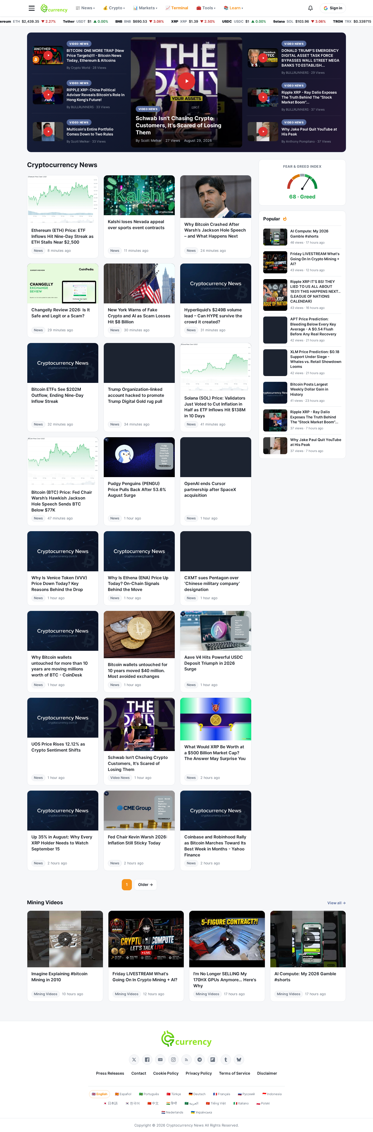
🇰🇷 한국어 (132, 1103)
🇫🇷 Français (221, 1094)
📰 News (85, 7)
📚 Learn (233, 7)
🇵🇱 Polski (263, 1103)
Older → (145, 884)
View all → (336, 903)
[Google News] (160, 1059)
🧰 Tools (205, 7)
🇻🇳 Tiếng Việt (216, 1103)
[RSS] (186, 1059)
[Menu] (31, 8)
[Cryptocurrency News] (54, 8)
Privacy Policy (199, 1073)
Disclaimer (267, 1073)
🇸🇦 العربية (191, 1103)
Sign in (336, 8)
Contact (138, 1073)
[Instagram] (173, 1059)
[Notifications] (310, 8)
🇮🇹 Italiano (241, 1103)
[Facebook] (147, 1059)
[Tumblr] (226, 1059)
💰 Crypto (114, 7)
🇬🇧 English (99, 1094)
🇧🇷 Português (149, 1094)
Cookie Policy (166, 1073)
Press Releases (110, 1073)
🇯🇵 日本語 (110, 1103)
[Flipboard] (213, 1059)
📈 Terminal (176, 7)
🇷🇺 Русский (246, 1094)
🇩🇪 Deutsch (197, 1094)
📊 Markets (145, 7)
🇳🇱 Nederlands (172, 1112)
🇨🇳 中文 (153, 1103)
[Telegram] (199, 1059)
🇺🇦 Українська (201, 1112)
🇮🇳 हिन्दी (171, 1103)
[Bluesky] (239, 1059)
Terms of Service (234, 1073)
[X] (134, 1059)
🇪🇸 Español (123, 1094)
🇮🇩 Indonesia (272, 1094)
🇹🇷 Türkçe (174, 1094)
